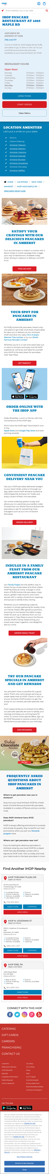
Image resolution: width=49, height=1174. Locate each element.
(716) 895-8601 (12, 902)
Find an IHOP (24, 269)
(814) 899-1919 (12, 987)
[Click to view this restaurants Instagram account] (24, 1014)
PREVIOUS (3, 752)
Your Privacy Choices (24, 1157)
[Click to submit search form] (46, 10)
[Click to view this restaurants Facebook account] (10, 1014)
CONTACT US (11, 1053)
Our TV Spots (31, 1077)
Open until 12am (15, 967)
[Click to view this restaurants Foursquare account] (32, 1014)
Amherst (9, 186)
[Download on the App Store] (17, 396)
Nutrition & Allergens (34, 1090)
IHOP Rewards (7, 1070)
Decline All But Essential (24, 1163)
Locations (22, 182)
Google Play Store (27, 431)
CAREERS (8, 1041)
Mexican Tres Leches (13, 337)
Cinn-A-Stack (33, 335)
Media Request (7, 1080)
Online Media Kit (8, 1083)
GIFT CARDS (10, 1035)
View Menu (24, 113)
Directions (24, 96)
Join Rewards (24, 730)
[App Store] (25, 1108)
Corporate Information (10, 1077)
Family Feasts (14, 585)
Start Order (24, 104)
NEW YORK (37, 182)
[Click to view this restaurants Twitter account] (17, 1014)
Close (24, 1170)
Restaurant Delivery (9, 1067)
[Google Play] (9, 1108)
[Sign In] (39, 3)
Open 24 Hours (14, 879)
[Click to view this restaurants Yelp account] (39, 1014)
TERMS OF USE (29, 1123)
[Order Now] (44, 3)
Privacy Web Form (33, 1083)
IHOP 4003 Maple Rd (27, 186)
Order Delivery (24, 522)
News (28, 1070)
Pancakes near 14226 (15, 191)
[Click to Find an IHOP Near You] (2, 10)
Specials (5, 1073)
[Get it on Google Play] (31, 396)
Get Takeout (24, 363)
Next (46, 752)
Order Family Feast (24, 633)
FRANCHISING (12, 1047)
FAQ (27, 1073)
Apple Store (9, 431)
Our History (30, 1067)
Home (10, 182)
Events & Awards (32, 1080)
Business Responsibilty (34, 1087)
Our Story (29, 1063)
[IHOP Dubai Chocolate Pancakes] (24, 753)
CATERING (9, 1028)
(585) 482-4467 (13, 946)
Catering (32, 907)
